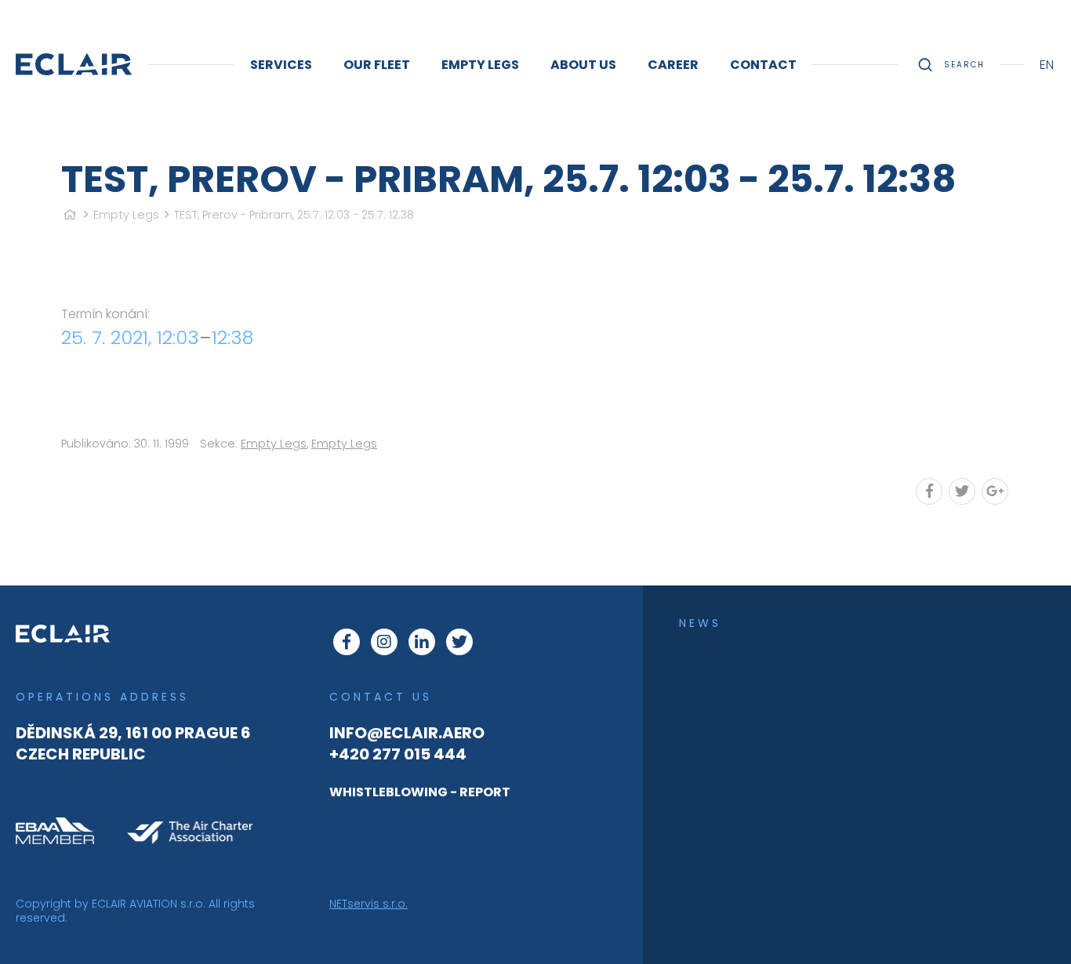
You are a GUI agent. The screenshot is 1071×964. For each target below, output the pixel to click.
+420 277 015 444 (398, 754)
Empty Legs (126, 215)
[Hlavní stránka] (69, 215)
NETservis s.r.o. (368, 903)
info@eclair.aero (407, 733)
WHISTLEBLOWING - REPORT (419, 792)
